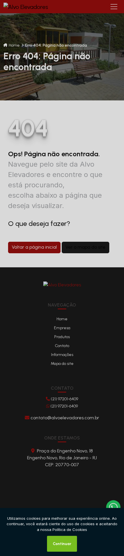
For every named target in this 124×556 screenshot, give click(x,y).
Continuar (62, 544)
